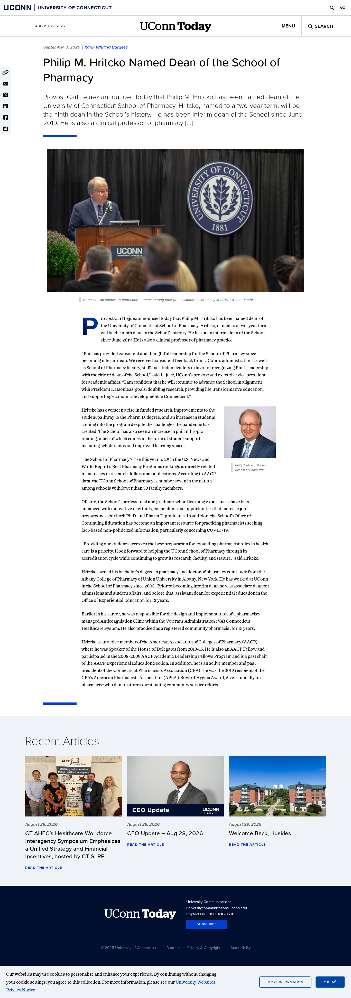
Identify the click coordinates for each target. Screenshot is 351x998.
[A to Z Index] (342, 8)
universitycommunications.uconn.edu (216, 907)
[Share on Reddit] (5, 129)
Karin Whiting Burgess (106, 47)
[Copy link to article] (5, 72)
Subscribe (207, 923)
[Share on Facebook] (5, 117)
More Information (285, 982)
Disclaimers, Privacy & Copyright (193, 947)
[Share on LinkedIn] (5, 106)
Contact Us (195, 914)
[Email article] (5, 83)
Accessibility (240, 947)
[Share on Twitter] (5, 95)
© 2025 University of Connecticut (128, 947)
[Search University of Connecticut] (332, 8)
